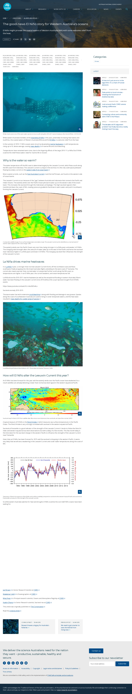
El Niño (52, 140)
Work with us (60, 9)
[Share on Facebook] (21, 39)
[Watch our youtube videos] (26, 663)
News (106, 9)
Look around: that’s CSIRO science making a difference (114, 105)
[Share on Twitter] (25, 39)
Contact (6, 39)
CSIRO (36, 590)
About (28, 9)
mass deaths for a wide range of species (25, 299)
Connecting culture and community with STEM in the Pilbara (114, 115)
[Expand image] (43, 102)
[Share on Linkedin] (29, 39)
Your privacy (7, 672)
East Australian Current (35, 174)
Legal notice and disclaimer (52, 668)
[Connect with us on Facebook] (4, 663)
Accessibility (25, 668)
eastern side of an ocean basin (37, 170)
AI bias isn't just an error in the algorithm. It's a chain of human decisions (113, 82)
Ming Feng (6, 598)
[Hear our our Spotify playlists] (17, 663)
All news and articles (30, 18)
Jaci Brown (6, 590)
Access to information (10, 668)
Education (91, 9)
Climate (96, 61)
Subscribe (122, 664)
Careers (76, 9)
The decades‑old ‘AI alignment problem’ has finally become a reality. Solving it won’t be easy (115, 127)
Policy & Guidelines (71, 668)
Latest (96, 71)
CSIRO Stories (17, 18)
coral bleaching (34, 294)
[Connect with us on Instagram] (8, 663)
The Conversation (37, 607)
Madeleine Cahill (8, 594)
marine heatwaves (56, 144)
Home (4, 18)
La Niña (8, 267)
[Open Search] (126, 9)
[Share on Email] (34, 39)
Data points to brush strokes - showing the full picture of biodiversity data (112, 94)
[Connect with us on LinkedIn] (13, 663)
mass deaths (35, 146)
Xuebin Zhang (8, 602)
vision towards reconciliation (67, 690)
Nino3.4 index (32, 422)
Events (118, 9)
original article (14, 611)
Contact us (96, 651)
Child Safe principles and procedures (60, 675)
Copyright (36, 668)
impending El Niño (37, 138)
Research (42, 9)
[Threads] (21, 663)
